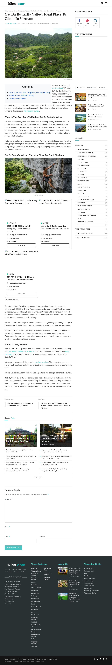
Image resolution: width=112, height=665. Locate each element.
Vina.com (11, 661)
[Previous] (36, 477)
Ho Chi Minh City (84, 187)
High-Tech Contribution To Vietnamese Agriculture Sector (75, 596)
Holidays (87, 576)
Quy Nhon (81, 212)
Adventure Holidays (11, 591)
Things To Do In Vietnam (13, 582)
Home (6, 11)
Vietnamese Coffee (90, 593)
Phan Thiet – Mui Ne (85, 206)
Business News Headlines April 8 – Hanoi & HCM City (74, 583)
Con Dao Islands (84, 165)
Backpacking (8, 599)
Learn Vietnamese (89, 578)
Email (7, 537)
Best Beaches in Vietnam (12, 589)
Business (79, 145)
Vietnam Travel (13, 11)
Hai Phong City (83, 181)
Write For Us (22, 659)
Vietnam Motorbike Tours (13, 596)
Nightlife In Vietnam (86, 200)
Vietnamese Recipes (83, 233)
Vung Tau (81, 225)
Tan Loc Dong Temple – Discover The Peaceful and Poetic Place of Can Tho (18, 438)
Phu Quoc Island (84, 209)
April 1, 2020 (11, 444)
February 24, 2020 (48, 444)
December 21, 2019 (27, 23)
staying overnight (41, 362)
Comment (9, 499)
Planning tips (88, 568)
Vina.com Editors (11, 23)
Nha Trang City (83, 196)
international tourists (31, 111)
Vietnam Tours (9, 601)
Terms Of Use (53, 659)
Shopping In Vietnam (85, 221)
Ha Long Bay (82, 178)
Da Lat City (82, 168)
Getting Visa (88, 588)
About (6, 659)
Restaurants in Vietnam (87, 215)
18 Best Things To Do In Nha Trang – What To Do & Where (97, 125)
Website (42, 536)
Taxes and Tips (89, 581)
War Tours (8, 604)
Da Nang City (82, 171)
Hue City (81, 193)
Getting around (89, 571)
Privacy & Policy (42, 659)
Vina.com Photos (82, 237)
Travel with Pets (89, 586)
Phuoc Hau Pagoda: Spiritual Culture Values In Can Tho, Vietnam (55, 438)
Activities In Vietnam (86, 153)
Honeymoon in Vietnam (12, 586)
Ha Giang (81, 175)
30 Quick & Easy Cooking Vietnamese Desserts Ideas (96, 105)
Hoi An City (82, 190)
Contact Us (31, 659)
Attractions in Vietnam (24, 11)
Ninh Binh (81, 203)
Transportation (88, 583)
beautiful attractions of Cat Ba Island (22, 351)
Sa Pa (79, 218)
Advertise (13, 659)
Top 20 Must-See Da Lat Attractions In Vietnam (95, 116)
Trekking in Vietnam (11, 594)
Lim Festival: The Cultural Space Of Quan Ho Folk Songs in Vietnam (74, 571)
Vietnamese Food (82, 229)
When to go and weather (91, 590)
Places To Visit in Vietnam (13, 584)
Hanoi (80, 184)
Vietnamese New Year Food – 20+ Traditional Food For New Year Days (97, 96)
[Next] (40, 477)
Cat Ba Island (54, 23)
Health (86, 573)
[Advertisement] (91, 65)
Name (7, 527)
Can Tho (81, 159)
